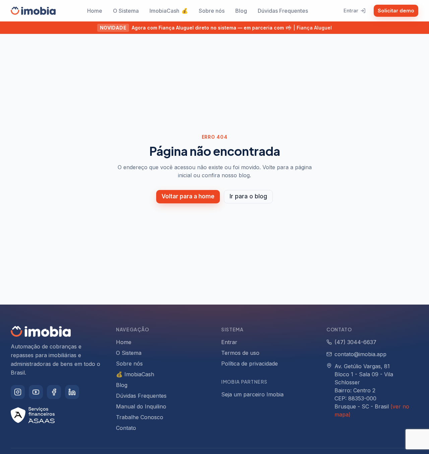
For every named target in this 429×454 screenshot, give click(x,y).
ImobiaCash (168, 10)
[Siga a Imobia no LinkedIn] (72, 392)
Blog (241, 10)
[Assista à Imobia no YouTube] (36, 392)
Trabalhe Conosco (139, 417)
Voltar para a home (188, 196)
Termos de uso (240, 352)
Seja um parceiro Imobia (252, 394)
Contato (126, 428)
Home (94, 10)
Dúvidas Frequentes (283, 10)
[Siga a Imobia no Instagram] (18, 392)
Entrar (351, 10)
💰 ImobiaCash (135, 374)
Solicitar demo (396, 10)
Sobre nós (212, 10)
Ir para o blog (248, 196)
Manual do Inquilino (141, 406)
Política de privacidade (249, 363)
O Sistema (126, 10)
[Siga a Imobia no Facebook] (54, 392)
